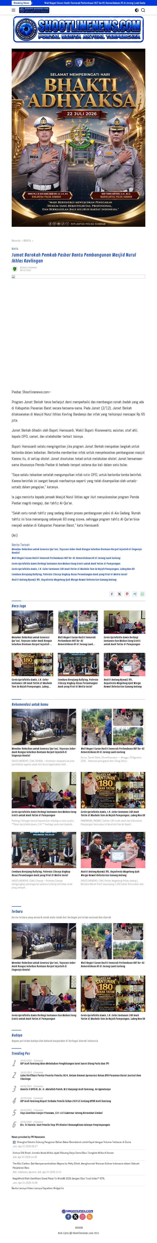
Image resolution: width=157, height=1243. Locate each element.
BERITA (15, 249)
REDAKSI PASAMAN (28, 267)
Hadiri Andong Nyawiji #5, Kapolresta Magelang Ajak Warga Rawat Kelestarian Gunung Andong (64, 579)
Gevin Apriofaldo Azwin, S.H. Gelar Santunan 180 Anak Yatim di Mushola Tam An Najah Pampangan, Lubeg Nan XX (73, 569)
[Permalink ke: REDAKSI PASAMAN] (15, 268)
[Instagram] (82, 1217)
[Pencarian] (143, 10)
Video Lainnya (34, 1188)
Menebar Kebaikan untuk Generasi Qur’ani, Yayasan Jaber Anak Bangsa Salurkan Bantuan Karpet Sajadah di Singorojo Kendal (77, 551)
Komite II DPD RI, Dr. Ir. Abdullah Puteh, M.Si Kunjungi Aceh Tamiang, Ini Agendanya (65, 1089)
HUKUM (79, 1227)
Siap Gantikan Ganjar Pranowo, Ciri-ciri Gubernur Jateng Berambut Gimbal (61, 1113)
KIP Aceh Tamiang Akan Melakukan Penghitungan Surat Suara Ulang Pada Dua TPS (64, 1063)
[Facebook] (68, 1217)
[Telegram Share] (135, 594)
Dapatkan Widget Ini (53, 1188)
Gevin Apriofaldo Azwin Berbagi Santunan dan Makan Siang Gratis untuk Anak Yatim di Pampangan (66, 563)
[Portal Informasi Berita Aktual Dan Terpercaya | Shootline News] (34, 10)
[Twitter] (75, 1217)
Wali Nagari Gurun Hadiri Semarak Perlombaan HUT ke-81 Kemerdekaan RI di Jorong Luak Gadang (53, 3)
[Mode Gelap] (137, 10)
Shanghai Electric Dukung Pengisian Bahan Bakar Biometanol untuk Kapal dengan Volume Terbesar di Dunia (74, 1142)
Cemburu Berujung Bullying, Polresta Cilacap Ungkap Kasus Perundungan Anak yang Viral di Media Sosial (69, 574)
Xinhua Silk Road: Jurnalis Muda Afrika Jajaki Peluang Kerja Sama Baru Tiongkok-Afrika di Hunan (63, 1153)
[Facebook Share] (112, 594)
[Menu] (14, 10)
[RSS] (90, 1217)
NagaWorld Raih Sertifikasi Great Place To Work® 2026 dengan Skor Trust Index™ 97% (59, 1178)
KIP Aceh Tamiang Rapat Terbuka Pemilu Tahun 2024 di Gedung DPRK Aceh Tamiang (65, 1101)
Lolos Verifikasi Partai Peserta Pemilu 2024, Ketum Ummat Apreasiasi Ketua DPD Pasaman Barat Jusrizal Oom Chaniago (80, 1077)
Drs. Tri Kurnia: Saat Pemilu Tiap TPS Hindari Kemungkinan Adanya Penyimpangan (65, 1125)
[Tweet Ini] (119, 594)
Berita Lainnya (19, 1188)
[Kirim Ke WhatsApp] (142, 594)
